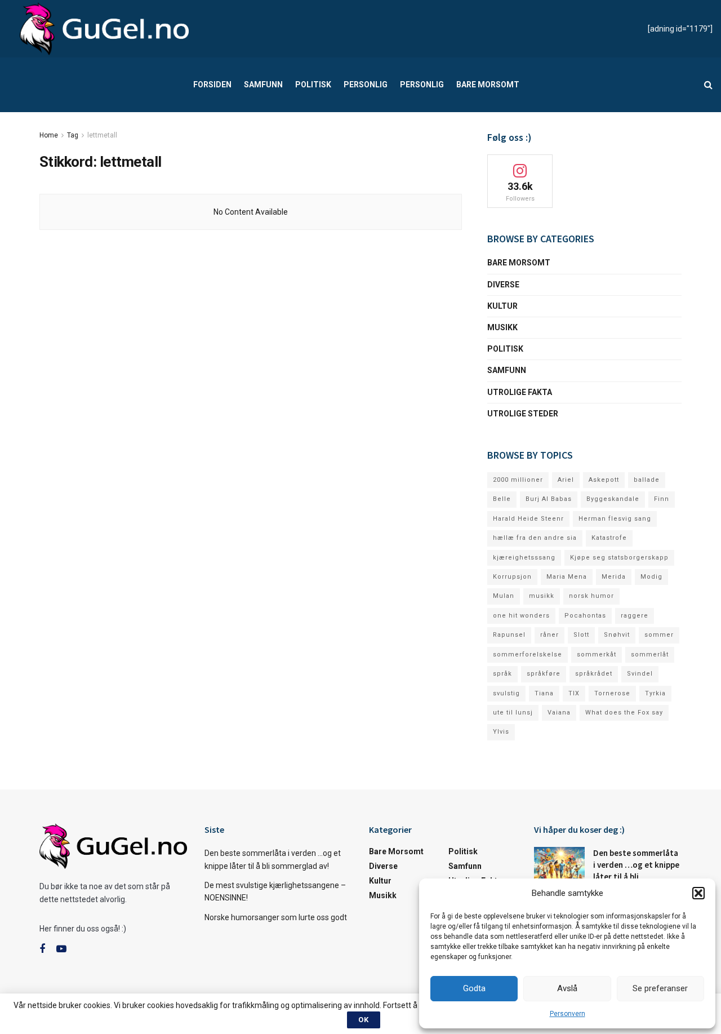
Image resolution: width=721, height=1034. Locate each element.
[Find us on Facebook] (42, 949)
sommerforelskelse (527, 654)
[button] (698, 893)
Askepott (604, 479)
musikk (541, 596)
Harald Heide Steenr (528, 518)
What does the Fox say (624, 712)
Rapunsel (509, 634)
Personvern (567, 1014)
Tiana (544, 693)
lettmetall (102, 135)
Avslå (567, 988)
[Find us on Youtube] (61, 949)
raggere (634, 615)
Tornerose (612, 693)
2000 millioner (518, 479)
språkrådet (593, 673)
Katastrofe (609, 538)
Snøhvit (617, 634)
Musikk (502, 327)
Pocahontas (585, 615)
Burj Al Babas (549, 499)
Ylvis (501, 731)
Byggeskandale (612, 499)
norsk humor (591, 596)
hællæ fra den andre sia (535, 538)
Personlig (366, 84)
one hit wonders (521, 615)
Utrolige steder (522, 413)
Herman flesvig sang (614, 518)
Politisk (313, 84)
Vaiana (559, 712)
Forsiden (212, 84)
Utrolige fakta (519, 392)
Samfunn (263, 84)
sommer (659, 634)
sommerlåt (650, 654)
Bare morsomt (487, 84)
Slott (581, 634)
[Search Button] (708, 84)
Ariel (566, 479)
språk (502, 673)
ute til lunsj (513, 712)
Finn (661, 499)
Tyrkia (655, 693)
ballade (647, 479)
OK (363, 1019)
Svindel (640, 673)
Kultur (502, 305)
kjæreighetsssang (524, 557)
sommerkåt (596, 654)
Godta (474, 988)
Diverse (503, 284)
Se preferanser (660, 988)
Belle (502, 499)
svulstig (506, 693)
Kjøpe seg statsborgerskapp (619, 557)
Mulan (503, 596)
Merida (614, 576)
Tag (72, 135)
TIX (574, 693)
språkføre (543, 673)
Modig (651, 576)
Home (48, 135)
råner (549, 634)
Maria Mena (566, 576)
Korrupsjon (512, 576)
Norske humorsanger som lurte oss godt (275, 917)
